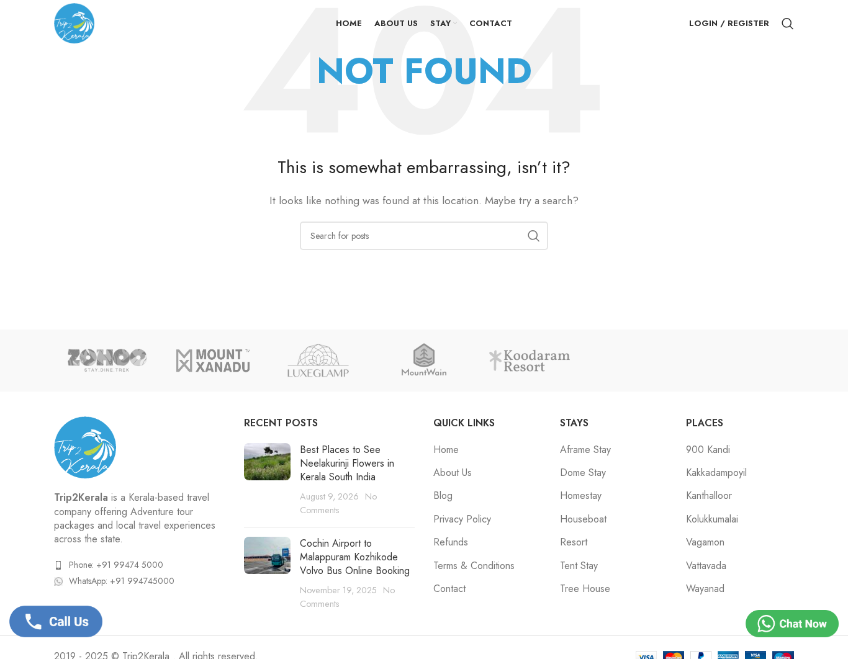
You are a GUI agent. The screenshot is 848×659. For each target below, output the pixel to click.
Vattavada (706, 566)
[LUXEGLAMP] (318, 361)
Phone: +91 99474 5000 (116, 564)
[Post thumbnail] (267, 480)
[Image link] (85, 446)
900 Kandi (708, 450)
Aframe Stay (585, 450)
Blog (443, 496)
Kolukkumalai (712, 519)
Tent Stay (579, 566)
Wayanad (705, 589)
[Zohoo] (107, 361)
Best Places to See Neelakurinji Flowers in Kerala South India (347, 463)
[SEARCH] (534, 236)
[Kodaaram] (529, 361)
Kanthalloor (709, 496)
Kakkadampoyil (716, 473)
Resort (573, 542)
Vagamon (705, 542)
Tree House (585, 589)
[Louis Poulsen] (424, 361)
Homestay (581, 496)
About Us (452, 473)
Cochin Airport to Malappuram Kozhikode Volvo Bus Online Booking (355, 557)
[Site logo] (74, 22)
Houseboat (583, 519)
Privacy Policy (462, 519)
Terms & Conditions (474, 566)
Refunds (450, 542)
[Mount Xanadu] (212, 361)
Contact (449, 589)
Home (446, 450)
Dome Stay (583, 473)
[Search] (787, 23)
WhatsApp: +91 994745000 (121, 581)
